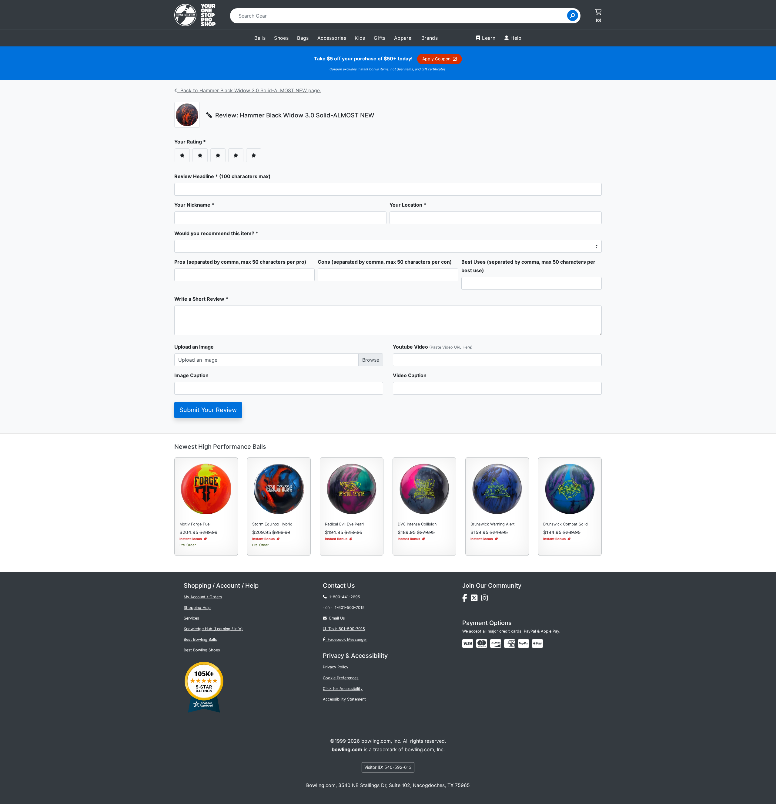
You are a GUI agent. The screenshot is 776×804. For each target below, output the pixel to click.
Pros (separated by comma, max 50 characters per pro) (240, 262)
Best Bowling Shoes (202, 650)
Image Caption (191, 375)
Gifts (380, 38)
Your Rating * (191, 142)
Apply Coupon (437, 58)
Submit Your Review (208, 410)
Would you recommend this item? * (216, 233)
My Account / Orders (203, 597)
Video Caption (409, 375)
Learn (488, 38)
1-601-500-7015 (350, 607)
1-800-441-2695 (343, 597)
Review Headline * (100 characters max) (222, 176)
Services (191, 618)
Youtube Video (433, 347)
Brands (429, 38)
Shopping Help (197, 607)
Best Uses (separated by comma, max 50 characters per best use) (528, 266)
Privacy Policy (335, 667)
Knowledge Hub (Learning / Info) (213, 629)
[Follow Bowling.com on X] (476, 599)
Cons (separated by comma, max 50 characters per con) (385, 262)
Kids (360, 38)
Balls (260, 38)
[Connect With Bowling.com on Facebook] (466, 599)
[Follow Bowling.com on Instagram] (485, 599)
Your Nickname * (194, 205)
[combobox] (400, 15)
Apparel (403, 38)
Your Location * (408, 205)
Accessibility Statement (344, 699)
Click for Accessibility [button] (343, 688)
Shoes (281, 38)
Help (516, 38)
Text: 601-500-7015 (345, 629)
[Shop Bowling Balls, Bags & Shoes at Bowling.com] (195, 15)
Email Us (336, 618)
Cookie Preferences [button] (341, 678)
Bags (303, 38)
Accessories (331, 38)
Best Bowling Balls (200, 639)
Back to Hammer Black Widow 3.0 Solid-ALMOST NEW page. (249, 90)
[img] (523, 643)
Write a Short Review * (201, 299)
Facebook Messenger (346, 639)
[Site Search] (572, 15)
